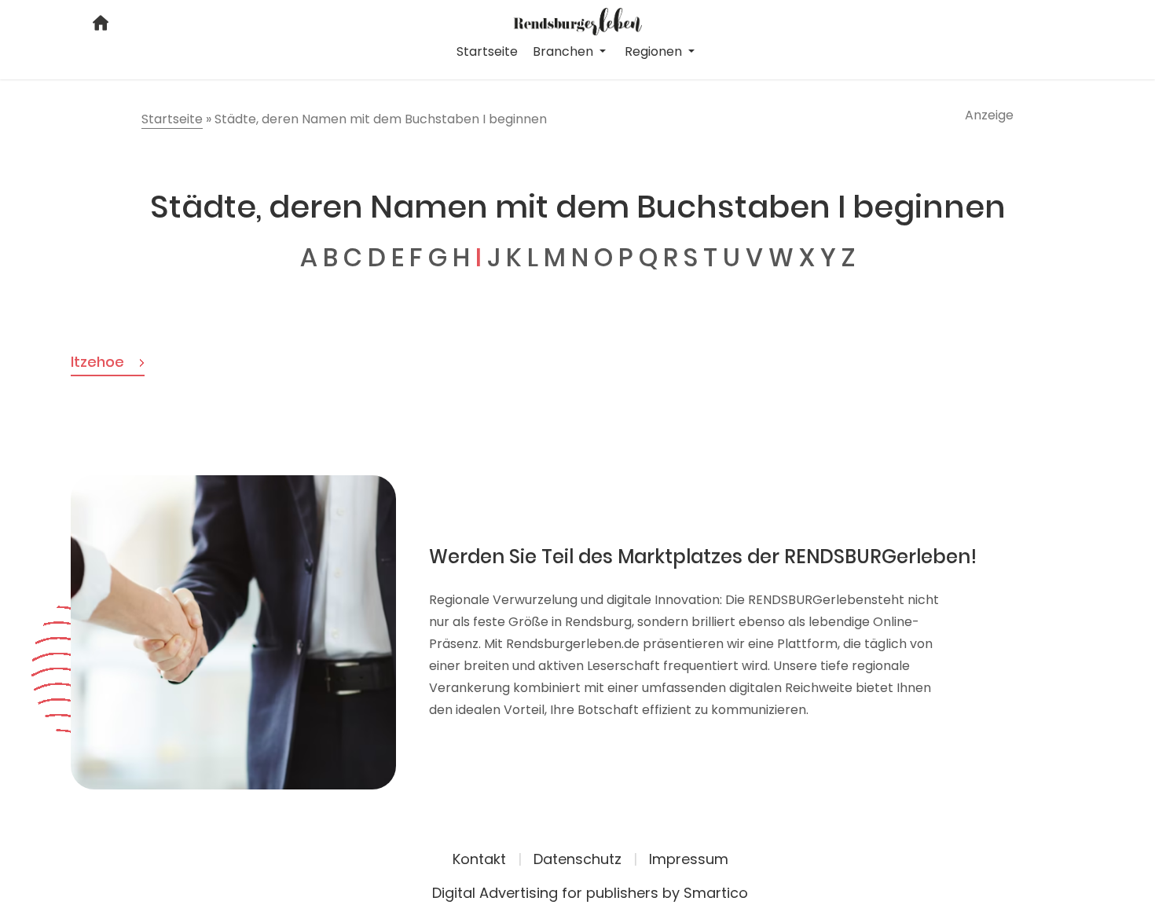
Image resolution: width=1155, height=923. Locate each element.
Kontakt (479, 859)
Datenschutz (578, 859)
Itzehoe (99, 362)
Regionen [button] (655, 51)
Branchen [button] (564, 51)
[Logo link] (578, 20)
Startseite (487, 51)
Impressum (688, 859)
